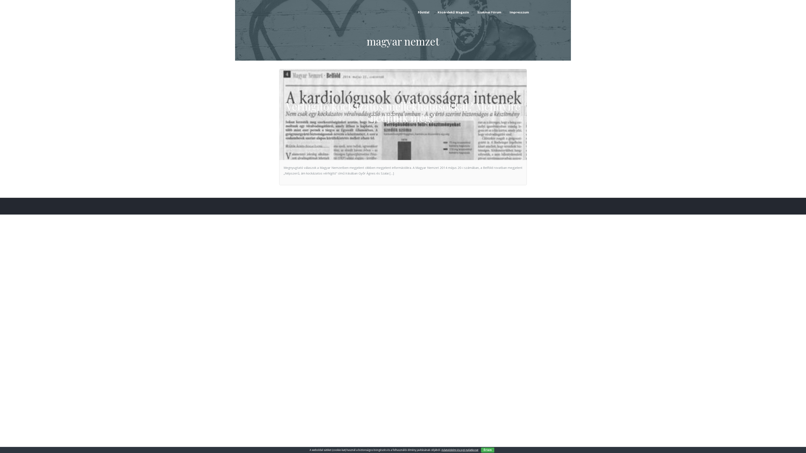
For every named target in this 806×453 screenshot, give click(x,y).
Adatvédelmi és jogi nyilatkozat (459, 450)
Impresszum (519, 12)
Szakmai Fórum (489, 12)
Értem (488, 450)
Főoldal (423, 12)
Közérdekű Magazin (453, 12)
